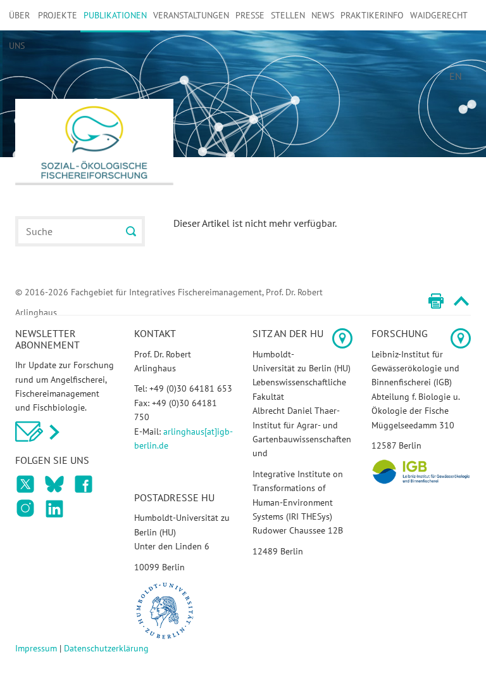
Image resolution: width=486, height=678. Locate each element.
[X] (83, 484)
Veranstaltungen (191, 15)
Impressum (36, 648)
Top (461, 301)
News (322, 15)
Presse (250, 15)
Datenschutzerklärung (106, 648)
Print (436, 301)
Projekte (57, 15)
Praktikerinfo (372, 15)
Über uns (19, 30)
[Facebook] (25, 484)
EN (455, 76)
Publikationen (115, 15)
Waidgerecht (439, 15)
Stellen (288, 15)
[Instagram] (25, 508)
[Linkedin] (54, 508)
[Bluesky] (54, 484)
